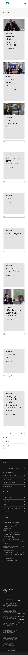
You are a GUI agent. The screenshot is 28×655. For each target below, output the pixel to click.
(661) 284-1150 (7, 529)
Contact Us (6, 512)
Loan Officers (7, 445)
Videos (5, 504)
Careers (5, 449)
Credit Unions (7, 486)
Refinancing (7, 479)
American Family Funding (11, 468)
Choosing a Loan (8, 472)
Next (21, 433)
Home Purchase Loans (10, 475)
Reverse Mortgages (9, 482)
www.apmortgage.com (10, 560)
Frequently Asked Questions (12, 508)
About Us (6, 441)
